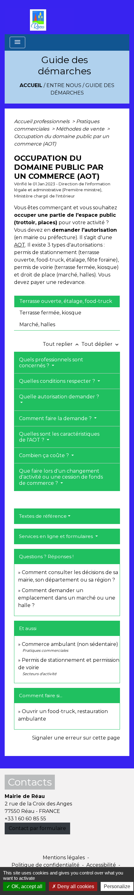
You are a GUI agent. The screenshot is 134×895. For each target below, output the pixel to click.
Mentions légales (64, 857)
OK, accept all (26, 886)
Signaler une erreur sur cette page (76, 738)
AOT (19, 245)
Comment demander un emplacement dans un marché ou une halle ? (66, 597)
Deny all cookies (75, 886)
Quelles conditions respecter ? (57, 381)
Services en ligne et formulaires (56, 536)
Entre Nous (63, 85)
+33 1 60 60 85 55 (25, 819)
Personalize (117, 886)
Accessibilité (101, 865)
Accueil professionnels (42, 121)
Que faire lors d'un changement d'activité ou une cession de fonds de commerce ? (61, 477)
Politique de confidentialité (45, 865)
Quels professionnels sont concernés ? (51, 363)
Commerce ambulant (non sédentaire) (70, 644)
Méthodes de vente (81, 129)
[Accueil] (39, 17)
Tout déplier (100, 344)
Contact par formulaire (37, 828)
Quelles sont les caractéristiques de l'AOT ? (59, 437)
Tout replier (61, 344)
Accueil (31, 85)
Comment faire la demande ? (56, 418)
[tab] (67, 301)
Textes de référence (43, 516)
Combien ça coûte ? (44, 455)
